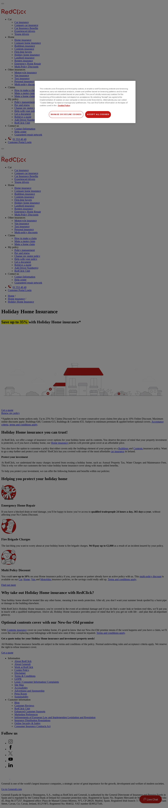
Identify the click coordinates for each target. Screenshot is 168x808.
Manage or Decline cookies (66, 114)
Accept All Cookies (98, 114)
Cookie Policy (64, 105)
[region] (85, 102)
